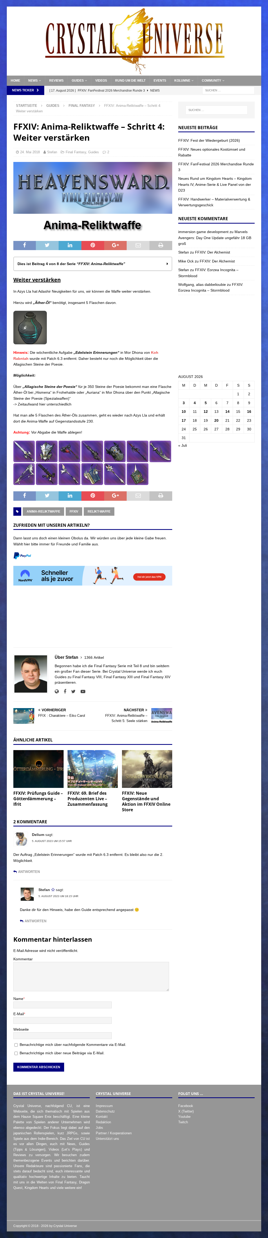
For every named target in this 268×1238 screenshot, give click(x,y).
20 (216, 420)
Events (160, 80)
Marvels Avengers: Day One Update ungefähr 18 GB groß (214, 238)
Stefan (52, 152)
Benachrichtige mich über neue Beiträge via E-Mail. (62, 1053)
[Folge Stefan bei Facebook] (63, 691)
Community (211, 80)
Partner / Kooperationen (114, 1133)
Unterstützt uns (107, 1139)
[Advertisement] (92, 619)
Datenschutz (105, 1111)
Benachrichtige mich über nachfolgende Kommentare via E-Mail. (73, 1044)
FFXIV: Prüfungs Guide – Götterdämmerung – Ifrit (38, 798)
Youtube (184, 1117)
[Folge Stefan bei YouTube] (81, 691)
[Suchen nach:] (228, 90)
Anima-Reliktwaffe (43, 511)
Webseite (21, 1029)
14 (227, 411)
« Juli (182, 445)
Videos (101, 80)
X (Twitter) (186, 1111)
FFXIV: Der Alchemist (212, 252)
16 (249, 411)
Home (15, 80)
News (33, 80)
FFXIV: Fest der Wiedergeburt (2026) (209, 140)
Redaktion (103, 1122)
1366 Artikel (94, 657)
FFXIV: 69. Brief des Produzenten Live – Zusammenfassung (88, 798)
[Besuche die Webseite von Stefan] (57, 691)
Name (18, 999)
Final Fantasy (76, 152)
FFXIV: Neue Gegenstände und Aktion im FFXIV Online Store (146, 801)
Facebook (185, 1106)
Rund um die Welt (130, 80)
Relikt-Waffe (99, 511)
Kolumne (182, 80)
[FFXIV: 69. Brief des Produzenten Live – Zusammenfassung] (93, 769)
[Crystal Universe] (134, 73)
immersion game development (203, 232)
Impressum (104, 1106)
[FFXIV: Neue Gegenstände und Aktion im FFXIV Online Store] (147, 769)
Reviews (56, 80)
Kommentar (23, 959)
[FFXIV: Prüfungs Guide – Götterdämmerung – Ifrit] (38, 769)
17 (184, 420)
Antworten (29, 871)
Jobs (99, 1128)
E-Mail (18, 1014)
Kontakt (102, 1117)
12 (206, 411)
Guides (78, 80)
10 (184, 411)
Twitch (183, 1122)
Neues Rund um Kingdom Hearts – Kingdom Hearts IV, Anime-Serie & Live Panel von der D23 (215, 184)
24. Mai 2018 (30, 152)
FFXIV (74, 511)
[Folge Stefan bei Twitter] (71, 691)
